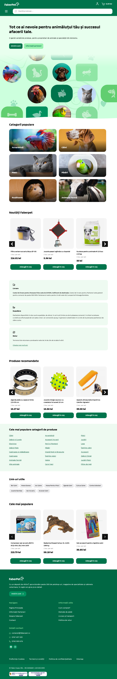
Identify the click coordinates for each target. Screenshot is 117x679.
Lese (83, 444)
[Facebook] (11, 647)
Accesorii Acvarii (52, 440)
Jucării (83, 440)
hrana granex (26, 486)
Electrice (12, 444)
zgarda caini (67, 486)
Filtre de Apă (86, 464)
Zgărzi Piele (14, 448)
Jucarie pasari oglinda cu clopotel (57, 252)
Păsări (47, 448)
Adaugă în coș (26, 267)
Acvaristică (49, 436)
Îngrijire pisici (50, 456)
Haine (47, 460)
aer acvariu (30, 491)
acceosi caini (43, 491)
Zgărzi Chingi (86, 456)
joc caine (38, 486)
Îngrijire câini (86, 448)
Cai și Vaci (49, 464)
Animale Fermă (15, 460)
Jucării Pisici (86, 460)
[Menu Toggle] (6, 11)
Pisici (83, 436)
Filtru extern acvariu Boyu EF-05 (23, 252)
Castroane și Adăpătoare (19, 452)
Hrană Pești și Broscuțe (54, 452)
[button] (105, 244)
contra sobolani (95, 486)
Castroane (13, 456)
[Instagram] (15, 647)
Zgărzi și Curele (15, 440)
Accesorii (84, 452)
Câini (11, 436)
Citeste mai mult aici (20, 345)
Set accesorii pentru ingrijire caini (90, 543)
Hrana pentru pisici (52, 486)
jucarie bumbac (16, 491)
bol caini (14, 486)
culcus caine (80, 486)
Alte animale (14, 464)
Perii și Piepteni (51, 444)
